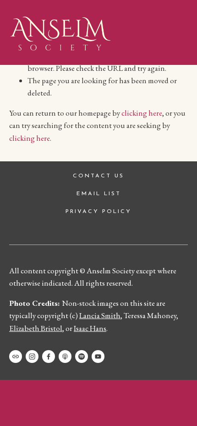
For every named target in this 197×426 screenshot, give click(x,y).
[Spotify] (81, 356)
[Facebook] (48, 356)
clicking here (141, 113)
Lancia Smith (99, 315)
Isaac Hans (90, 328)
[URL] (15, 356)
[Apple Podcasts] (65, 356)
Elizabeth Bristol (35, 328)
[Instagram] (32, 356)
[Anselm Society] (98, 356)
